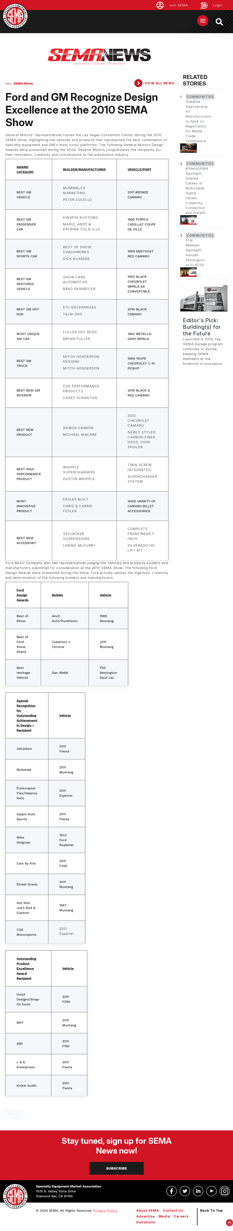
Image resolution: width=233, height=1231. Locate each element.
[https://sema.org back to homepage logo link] (222, 22)
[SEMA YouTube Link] (211, 1191)
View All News (159, 83)
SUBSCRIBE (116, 1168)
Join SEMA (178, 5)
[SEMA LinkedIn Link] (198, 1191)
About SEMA (147, 1210)
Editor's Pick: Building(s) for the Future (202, 327)
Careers (181, 1216)
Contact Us (173, 1210)
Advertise (145, 1216)
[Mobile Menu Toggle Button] (202, 20)
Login (217, 5)
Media (164, 1216)
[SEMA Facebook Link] (171, 1191)
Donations (145, 1222)
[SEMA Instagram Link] (225, 1191)
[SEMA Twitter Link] (185, 1191)
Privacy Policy (105, 1210)
